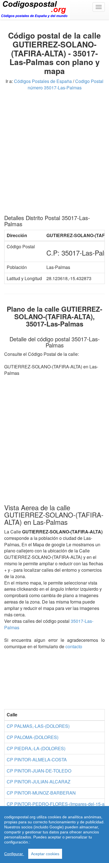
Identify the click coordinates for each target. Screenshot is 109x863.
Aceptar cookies (45, 854)
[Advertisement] (54, 154)
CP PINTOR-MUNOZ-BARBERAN (41, 793)
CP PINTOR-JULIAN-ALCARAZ (38, 781)
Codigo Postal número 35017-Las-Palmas (66, 84)
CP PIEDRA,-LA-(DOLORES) (36, 748)
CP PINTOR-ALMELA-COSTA (37, 759)
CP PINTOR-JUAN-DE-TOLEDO (39, 770)
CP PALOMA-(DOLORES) (32, 737)
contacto (73, 646)
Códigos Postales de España (43, 81)
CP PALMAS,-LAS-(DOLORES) (38, 726)
